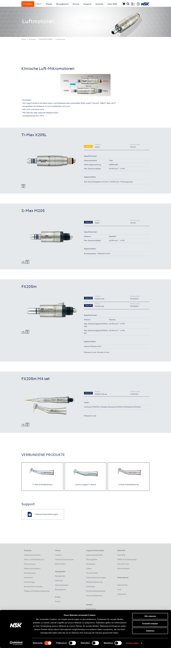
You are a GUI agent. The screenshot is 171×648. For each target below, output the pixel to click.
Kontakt (99, 4)
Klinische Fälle (92, 573)
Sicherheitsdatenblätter (95, 591)
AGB (119, 590)
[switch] (72, 643)
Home (23, 39)
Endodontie (28, 578)
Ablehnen (150, 631)
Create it (58, 555)
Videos (89, 568)
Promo (76, 4)
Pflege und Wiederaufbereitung (36, 591)
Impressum (121, 594)
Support (87, 4)
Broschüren (90, 564)
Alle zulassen (150, 616)
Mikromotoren (29, 564)
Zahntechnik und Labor (33, 587)
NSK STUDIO (60, 564)
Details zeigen (132, 643)
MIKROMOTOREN (46, 39)
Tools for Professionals (64, 559)
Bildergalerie (60, 590)
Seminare (59, 581)
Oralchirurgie (29, 582)
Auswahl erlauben (150, 623)
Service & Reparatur (94, 596)
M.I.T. (39, 4)
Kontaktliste (91, 609)
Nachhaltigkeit (123, 568)
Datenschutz (122, 585)
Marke (49, 4)
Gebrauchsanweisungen (96, 578)
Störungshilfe (91, 559)
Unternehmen (122, 578)
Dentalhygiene (30, 573)
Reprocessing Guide (94, 555)
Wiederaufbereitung (94, 582)
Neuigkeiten (62, 4)
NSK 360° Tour (123, 564)
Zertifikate (90, 587)
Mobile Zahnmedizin (32, 568)
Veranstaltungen (61, 585)
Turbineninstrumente (32, 555)
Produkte (27, 4)
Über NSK (112, 4)
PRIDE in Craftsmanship (127, 559)
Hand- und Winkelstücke (34, 559)
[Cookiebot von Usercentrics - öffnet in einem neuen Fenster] (16, 643)
